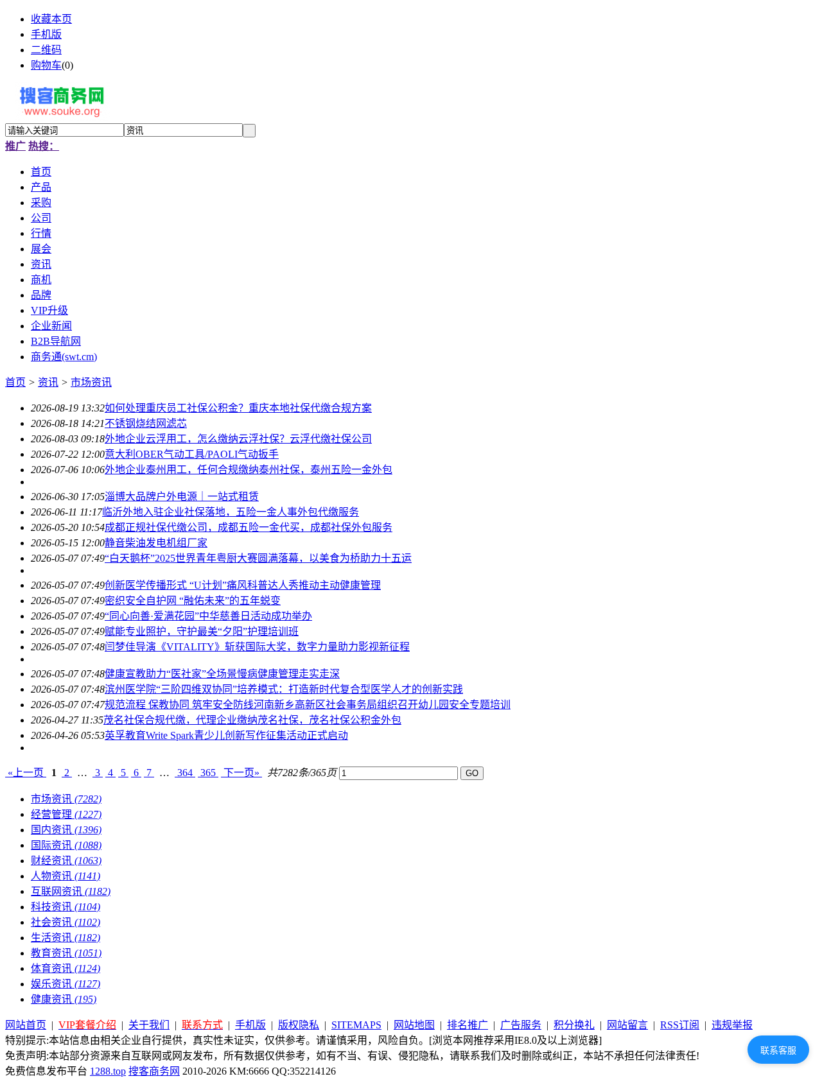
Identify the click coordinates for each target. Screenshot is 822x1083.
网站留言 (627, 1024)
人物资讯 (65, 876)
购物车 (46, 65)
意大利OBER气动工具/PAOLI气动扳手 (192, 454)
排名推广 (467, 1024)
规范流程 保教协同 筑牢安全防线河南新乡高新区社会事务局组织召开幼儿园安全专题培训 (308, 704)
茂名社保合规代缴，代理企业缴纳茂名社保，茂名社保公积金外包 (252, 720)
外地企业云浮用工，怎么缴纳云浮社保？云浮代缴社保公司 (238, 438)
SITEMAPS (356, 1024)
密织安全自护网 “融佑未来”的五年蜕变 (193, 600)
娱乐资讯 (65, 983)
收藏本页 (51, 18)
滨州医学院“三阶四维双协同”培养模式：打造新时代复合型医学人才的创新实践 (284, 689)
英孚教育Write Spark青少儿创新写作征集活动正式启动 (226, 735)
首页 (15, 382)
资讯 (48, 382)
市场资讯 (91, 382)
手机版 (46, 34)
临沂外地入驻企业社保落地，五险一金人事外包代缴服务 (230, 512)
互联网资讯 (70, 891)
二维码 (46, 49)
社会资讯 (65, 922)
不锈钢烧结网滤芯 (146, 423)
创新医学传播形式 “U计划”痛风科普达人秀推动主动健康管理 (243, 585)
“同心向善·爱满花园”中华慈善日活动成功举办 (208, 616)
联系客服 (778, 1050)
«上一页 (25, 772)
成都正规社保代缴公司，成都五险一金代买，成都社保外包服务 (248, 527)
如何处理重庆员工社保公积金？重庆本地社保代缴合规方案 (238, 408)
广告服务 (520, 1024)
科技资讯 (65, 906)
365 (208, 772)
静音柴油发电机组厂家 (156, 542)
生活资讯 (65, 937)
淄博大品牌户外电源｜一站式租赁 (182, 496)
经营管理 (66, 814)
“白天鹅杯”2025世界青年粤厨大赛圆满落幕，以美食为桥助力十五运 (258, 558)
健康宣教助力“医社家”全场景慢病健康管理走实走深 (222, 673)
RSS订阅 (679, 1024)
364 (185, 772)
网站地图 (414, 1024)
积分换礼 (574, 1024)
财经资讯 (66, 860)
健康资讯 (63, 999)
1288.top (108, 1071)
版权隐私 (298, 1024)
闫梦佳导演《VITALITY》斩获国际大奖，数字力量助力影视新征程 (257, 646)
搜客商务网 (154, 1071)
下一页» (241, 772)
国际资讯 (66, 845)
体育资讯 (65, 968)
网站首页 (25, 1024)
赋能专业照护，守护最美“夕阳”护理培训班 (202, 631)
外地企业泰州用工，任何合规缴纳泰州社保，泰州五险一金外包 (248, 469)
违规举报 (732, 1024)
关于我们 (149, 1024)
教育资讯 (66, 953)
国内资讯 (66, 829)
